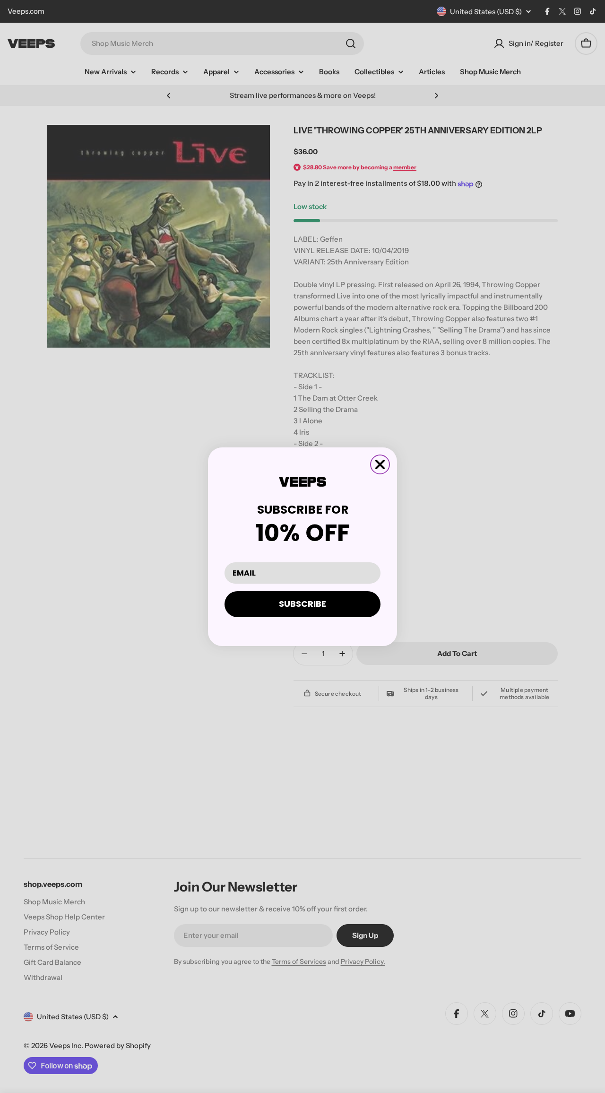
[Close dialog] (380, 464)
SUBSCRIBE (302, 604)
